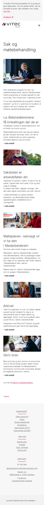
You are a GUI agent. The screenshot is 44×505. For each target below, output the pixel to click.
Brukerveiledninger (22, 422)
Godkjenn (7, 17)
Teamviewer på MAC (22, 431)
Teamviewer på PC (22, 428)
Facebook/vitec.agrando (22, 481)
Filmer (22, 419)
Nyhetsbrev (22, 425)
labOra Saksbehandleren (23, 382)
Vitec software (22, 447)
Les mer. (6, 11)
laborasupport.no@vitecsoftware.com (22, 468)
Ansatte (22, 445)
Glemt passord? (22, 416)
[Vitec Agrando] (11, 24)
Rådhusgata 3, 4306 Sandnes (22, 474)
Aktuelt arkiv (22, 442)
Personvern (22, 450)
